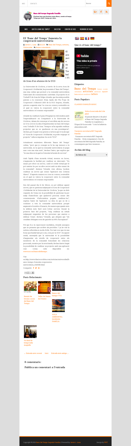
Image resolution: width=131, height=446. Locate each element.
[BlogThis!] (28, 273)
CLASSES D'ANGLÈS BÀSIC (85, 104)
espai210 (105, 92)
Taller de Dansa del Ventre (44, 297)
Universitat (27, 47)
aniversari (97, 92)
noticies (65, 44)
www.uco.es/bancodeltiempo (35, 251)
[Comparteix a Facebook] (33, 273)
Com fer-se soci (70, 29)
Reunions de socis (86, 29)
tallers (94, 94)
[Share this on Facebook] (33, 268)
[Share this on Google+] (39, 268)
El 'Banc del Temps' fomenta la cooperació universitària (42, 39)
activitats (88, 91)
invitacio (81, 94)
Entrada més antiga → (60, 353)
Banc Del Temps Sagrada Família (48, 442)
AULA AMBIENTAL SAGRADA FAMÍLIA (57, 318)
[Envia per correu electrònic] (25, 273)
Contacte (33, 3)
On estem (57, 29)
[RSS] (106, 11)
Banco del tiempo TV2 (57, 294)
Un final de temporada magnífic (28, 342)
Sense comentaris (43, 47)
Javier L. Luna (75, 442)
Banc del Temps (55, 44)
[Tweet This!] (36, 268)
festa (76, 94)
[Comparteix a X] (30, 273)
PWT (106, 442)
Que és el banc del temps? (41, 29)
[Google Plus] (95, 11)
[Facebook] (101, 11)
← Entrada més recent (33, 353)
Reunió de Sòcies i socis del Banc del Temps (29, 299)
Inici (23, 3)
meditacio (87, 94)
